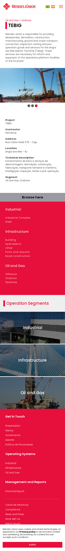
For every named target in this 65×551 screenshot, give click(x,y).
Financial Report (14, 491)
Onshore (26, 20)
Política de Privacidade (19, 444)
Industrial (13, 209)
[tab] (29, 105)
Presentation (12, 425)
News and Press (14, 514)
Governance (12, 435)
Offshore (11, 274)
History (9, 430)
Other (9, 248)
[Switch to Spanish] (53, 6)
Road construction (17, 256)
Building (10, 240)
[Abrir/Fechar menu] (61, 6)
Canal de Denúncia (16, 505)
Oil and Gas (12, 20)
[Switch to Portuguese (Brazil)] (47, 6)
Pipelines (11, 282)
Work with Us (12, 519)
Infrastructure (16, 231)
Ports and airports (17, 252)
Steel (8, 221)
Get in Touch (15, 416)
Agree (32, 544)
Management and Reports (25, 482)
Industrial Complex (17, 217)
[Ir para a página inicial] (19, 6)
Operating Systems (20, 454)
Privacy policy (27, 531)
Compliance (12, 509)
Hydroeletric (13, 244)
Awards (9, 440)
